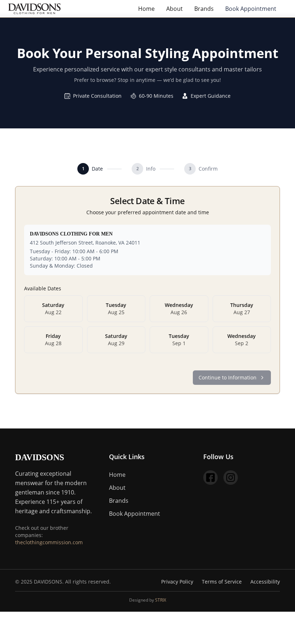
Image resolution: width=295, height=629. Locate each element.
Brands (204, 9)
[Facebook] (210, 477)
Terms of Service (222, 581)
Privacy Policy (177, 581)
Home (146, 9)
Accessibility (265, 581)
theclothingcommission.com (49, 542)
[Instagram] (230, 477)
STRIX (160, 600)
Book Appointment (250, 9)
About (174, 9)
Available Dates (42, 288)
